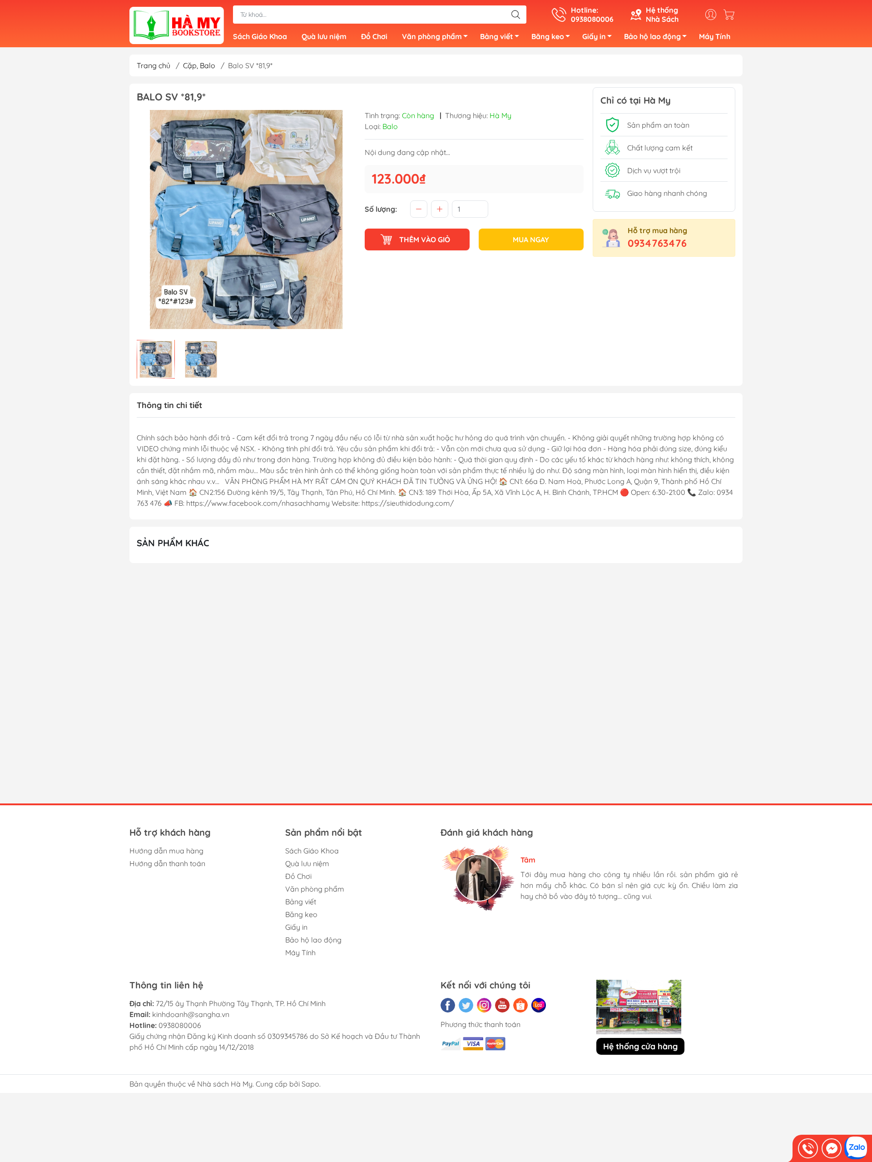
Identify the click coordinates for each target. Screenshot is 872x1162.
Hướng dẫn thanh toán (167, 863)
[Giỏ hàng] (731, 14)
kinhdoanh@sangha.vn (190, 1014)
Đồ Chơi (374, 36)
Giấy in (594, 36)
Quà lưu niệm (324, 36)
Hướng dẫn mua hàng (166, 850)
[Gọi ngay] (808, 1148)
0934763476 (657, 243)
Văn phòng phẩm (432, 36)
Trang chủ (153, 65)
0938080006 (180, 1025)
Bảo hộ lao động (652, 36)
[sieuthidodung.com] (176, 24)
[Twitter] (466, 1005)
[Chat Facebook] (832, 1148)
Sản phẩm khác (173, 543)
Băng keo (547, 36)
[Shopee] (520, 1005)
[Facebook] (448, 1005)
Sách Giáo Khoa (260, 36)
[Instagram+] (484, 1005)
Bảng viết (496, 36)
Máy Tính (714, 36)
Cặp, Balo (199, 65)
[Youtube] (502, 1005)
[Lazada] (538, 1005)
